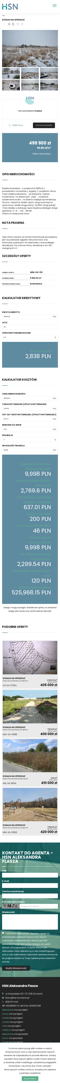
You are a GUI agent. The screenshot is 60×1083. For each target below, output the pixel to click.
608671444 (17, 125)
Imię (4, 870)
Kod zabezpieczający (13, 901)
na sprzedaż (15, 1034)
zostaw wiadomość (44, 125)
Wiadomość (8, 912)
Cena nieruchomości (13, 393)
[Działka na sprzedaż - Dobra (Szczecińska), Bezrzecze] (30, 762)
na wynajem (15, 1009)
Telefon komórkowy (13, 891)
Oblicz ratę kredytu (41, 153)
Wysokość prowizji (13, 445)
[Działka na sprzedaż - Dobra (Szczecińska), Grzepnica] (30, 664)
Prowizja (7, 435)
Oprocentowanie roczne (16, 332)
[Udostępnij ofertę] (21, 24)
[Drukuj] (8, 24)
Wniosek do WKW (11, 425)
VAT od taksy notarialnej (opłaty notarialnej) (29, 414)
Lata (4, 322)
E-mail (5, 881)
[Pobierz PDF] (13, 24)
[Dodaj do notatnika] (17, 24)
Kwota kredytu (11, 312)
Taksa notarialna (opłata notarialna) (24, 404)
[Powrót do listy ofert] (4, 24)
